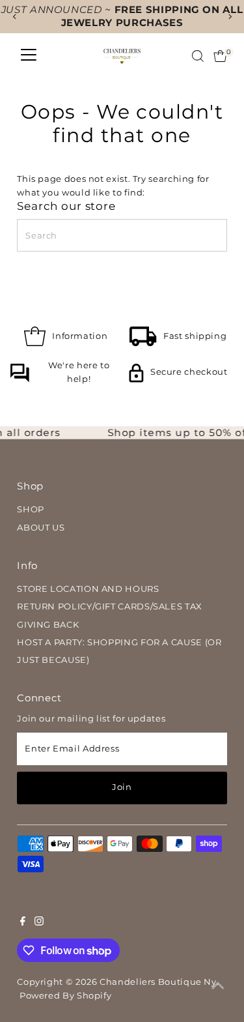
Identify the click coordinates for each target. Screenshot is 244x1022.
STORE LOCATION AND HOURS (88, 589)
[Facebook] (23, 923)
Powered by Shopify (65, 995)
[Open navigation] (28, 56)
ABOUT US (40, 528)
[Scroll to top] (218, 986)
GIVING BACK (48, 625)
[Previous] (14, 16)
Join (122, 787)
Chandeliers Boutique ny (158, 982)
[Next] (229, 16)
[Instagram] (39, 923)
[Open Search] (198, 56)
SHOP (30, 509)
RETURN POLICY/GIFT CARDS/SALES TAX (109, 606)
